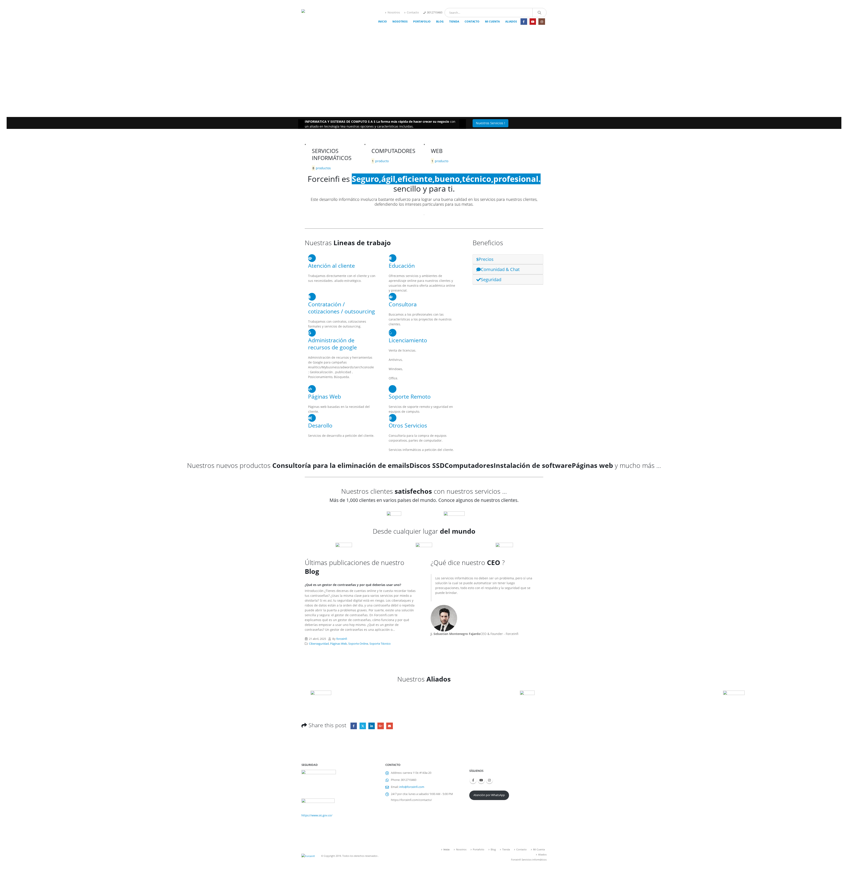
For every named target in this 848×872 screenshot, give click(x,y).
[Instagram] (541, 21)
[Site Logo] (329, 16)
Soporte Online (358, 644)
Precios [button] (486, 259)
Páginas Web (338, 644)
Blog (440, 21)
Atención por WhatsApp (489, 795)
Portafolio (422, 21)
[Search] (539, 12)
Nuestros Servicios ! (490, 123)
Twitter (363, 726)
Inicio (382, 21)
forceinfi (341, 639)
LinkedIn (371, 726)
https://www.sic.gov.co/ (316, 815)
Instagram (489, 780)
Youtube (481, 780)
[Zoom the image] (334, 514)
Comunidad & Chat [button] (500, 269)
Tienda (454, 21)
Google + (380, 726)
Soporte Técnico (380, 644)
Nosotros (394, 12)
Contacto (413, 12)
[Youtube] (533, 21)
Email (389, 726)
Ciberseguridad (319, 644)
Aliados (511, 21)
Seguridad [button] (491, 280)
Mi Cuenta (492, 21)
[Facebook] (524, 21)
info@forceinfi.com (411, 787)
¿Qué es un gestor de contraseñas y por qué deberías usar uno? (353, 585)
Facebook (353, 726)
